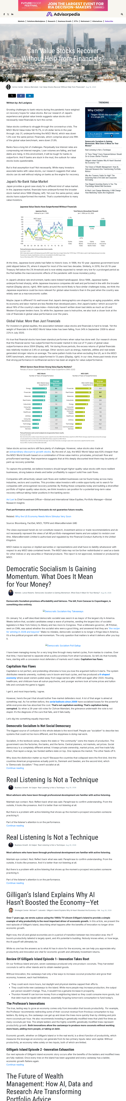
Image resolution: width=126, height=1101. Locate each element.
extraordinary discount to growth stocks (30, 451)
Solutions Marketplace (36, 21)
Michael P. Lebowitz (38, 910)
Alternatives (97, 21)
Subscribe (109, 21)
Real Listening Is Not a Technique (51, 788)
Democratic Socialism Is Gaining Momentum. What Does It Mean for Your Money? (67, 593)
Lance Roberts (28, 593)
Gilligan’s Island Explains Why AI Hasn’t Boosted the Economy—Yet (73, 910)
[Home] (63, 14)
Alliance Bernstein (31, 87)
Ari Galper (33, 788)
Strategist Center (22, 910)
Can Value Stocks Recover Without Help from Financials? (62, 87)
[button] (12, 96)
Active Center (17, 87)
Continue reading (15, 768)
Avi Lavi (10, 499)
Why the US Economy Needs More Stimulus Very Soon (43, 516)
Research (51, 21)
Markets (21, 21)
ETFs (76, 21)
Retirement (85, 21)
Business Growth (64, 21)
